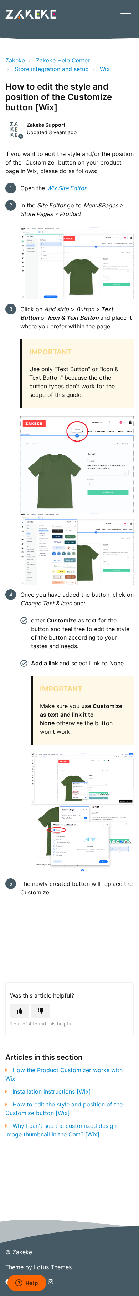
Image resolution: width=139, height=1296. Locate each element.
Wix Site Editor (66, 188)
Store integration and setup (52, 68)
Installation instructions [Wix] (51, 1091)
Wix (105, 68)
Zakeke (15, 60)
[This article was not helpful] (40, 1011)
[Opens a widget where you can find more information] (26, 1283)
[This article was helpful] (19, 1011)
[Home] (30, 14)
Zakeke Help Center (63, 60)
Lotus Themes (53, 1267)
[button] (126, 16)
